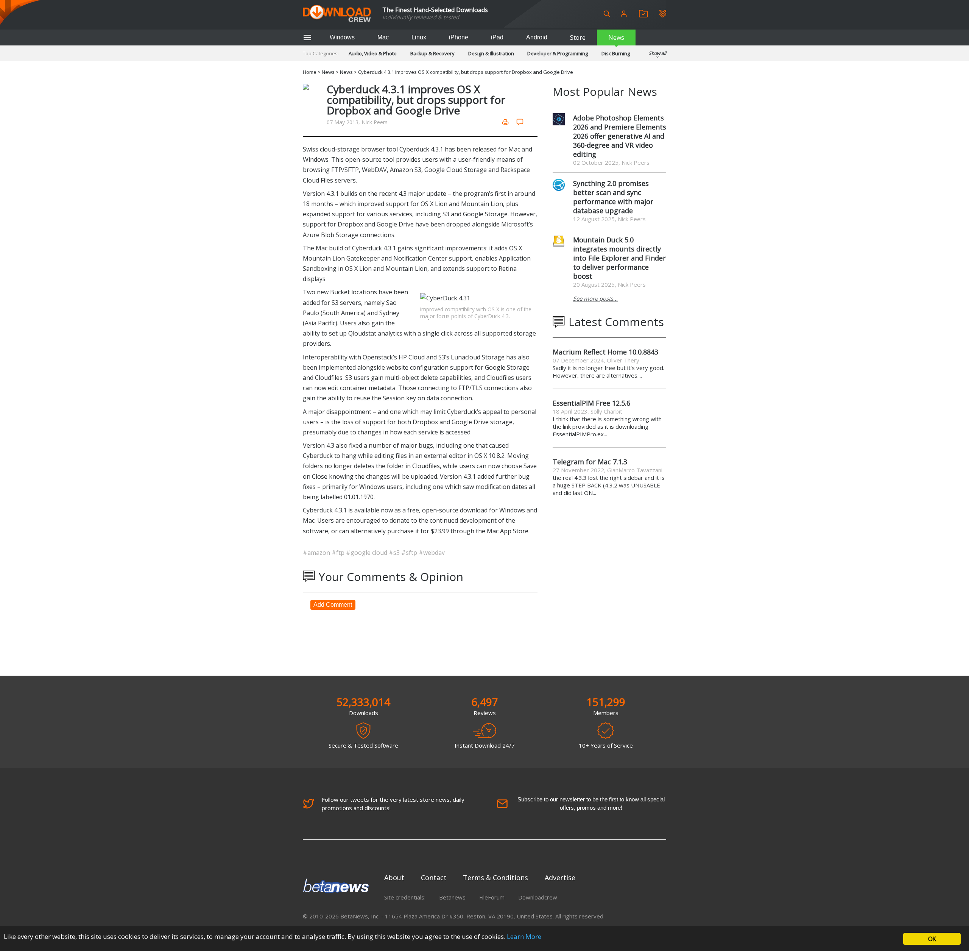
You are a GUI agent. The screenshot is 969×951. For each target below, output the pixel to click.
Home (309, 72)
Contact (434, 877)
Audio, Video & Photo (373, 53)
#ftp (339, 552)
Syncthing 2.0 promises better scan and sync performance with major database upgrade (613, 197)
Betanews (452, 897)
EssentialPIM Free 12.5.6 (591, 403)
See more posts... (595, 298)
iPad (497, 37)
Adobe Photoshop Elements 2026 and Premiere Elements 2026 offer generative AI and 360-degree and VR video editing (619, 136)
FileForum (492, 897)
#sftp (410, 552)
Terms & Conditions (495, 877)
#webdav (432, 552)
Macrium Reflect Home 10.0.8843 (605, 351)
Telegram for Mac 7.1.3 (590, 461)
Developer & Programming (557, 53)
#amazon (317, 552)
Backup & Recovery (432, 53)
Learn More (524, 936)
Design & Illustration (491, 53)
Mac (383, 37)
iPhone (458, 37)
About (394, 877)
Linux (418, 37)
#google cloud (367, 552)
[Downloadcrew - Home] (337, 14)
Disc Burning (615, 53)
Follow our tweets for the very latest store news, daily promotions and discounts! (393, 804)
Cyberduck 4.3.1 (421, 149)
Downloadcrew (537, 897)
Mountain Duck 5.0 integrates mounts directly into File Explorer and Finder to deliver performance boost (619, 258)
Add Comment (332, 604)
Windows (342, 37)
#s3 (395, 552)
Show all (657, 53)
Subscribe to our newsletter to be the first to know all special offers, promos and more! (591, 803)
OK (932, 939)
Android (536, 37)
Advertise (560, 877)
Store (578, 37)
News (616, 37)
